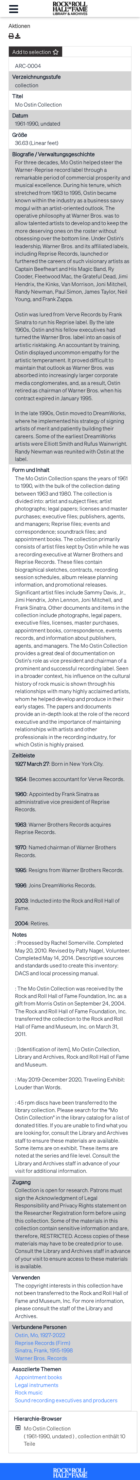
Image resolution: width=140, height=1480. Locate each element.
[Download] (17, 36)
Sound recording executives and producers (66, 1400)
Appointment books (38, 1377)
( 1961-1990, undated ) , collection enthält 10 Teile (74, 1436)
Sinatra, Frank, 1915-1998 (44, 1350)
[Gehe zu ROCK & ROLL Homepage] (70, 13)
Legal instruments (36, 1384)
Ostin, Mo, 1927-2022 (40, 1334)
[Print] (11, 35)
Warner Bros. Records (41, 1358)
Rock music (28, 1392)
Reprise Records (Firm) (42, 1342)
